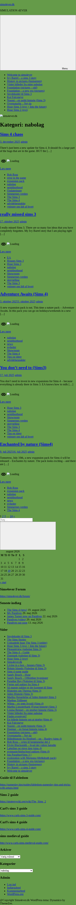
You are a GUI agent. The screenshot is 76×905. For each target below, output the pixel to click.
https (2, 596)
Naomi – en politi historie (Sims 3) (26, 100)
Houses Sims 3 (15, 260)
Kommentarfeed (16, 890)
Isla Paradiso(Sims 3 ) (19, 754)
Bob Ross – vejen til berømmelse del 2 (28, 741)
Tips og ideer (14, 356)
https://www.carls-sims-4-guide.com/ (20, 829)
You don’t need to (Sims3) (23, 367)
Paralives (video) (16, 619)
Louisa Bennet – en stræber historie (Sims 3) (32, 709)
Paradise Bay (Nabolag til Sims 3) (26, 681)
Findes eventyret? (17, 716)
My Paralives (14, 613)
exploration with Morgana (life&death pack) (31, 757)
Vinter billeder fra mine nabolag (24, 84)
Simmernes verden (17, 193)
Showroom (13, 273)
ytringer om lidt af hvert (20, 206)
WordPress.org (15, 894)
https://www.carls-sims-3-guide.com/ (20, 815)
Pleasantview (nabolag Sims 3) (24, 649)
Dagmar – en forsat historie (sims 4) (27, 729)
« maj (3, 582)
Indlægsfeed (14, 887)
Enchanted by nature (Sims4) (26, 444)
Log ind (11, 884)
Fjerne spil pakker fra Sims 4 (23, 684)
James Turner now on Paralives (24, 616)
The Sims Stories (16, 639)
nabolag (11, 184)
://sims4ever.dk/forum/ (17, 596)
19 (9, 570)
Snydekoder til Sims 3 (19, 93)
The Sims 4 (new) (17, 609)
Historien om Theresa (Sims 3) (24, 690)
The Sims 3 (13, 197)
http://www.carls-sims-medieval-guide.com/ (24, 842)
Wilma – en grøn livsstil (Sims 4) (25, 703)
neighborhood (15, 187)
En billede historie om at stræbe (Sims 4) (29, 719)
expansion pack (15, 181)
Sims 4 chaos (11, 134)
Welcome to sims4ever (19, 74)
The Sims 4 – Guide (18, 652)
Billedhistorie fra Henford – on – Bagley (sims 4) (34, 738)
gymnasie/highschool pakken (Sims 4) (28, 751)
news (10, 344)
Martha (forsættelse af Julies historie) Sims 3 (31, 697)
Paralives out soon (17, 622)
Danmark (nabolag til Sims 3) (23, 655)
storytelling (13, 280)
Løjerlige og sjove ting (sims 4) (24, 748)
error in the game (16, 177)
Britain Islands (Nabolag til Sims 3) (26, 668)
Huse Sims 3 (14, 264)
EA (9, 257)
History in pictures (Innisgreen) (24, 81)
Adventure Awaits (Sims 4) (24, 294)
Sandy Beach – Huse (19, 674)
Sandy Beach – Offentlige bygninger (27, 677)
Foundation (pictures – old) (22, 87)
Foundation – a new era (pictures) (26, 90)
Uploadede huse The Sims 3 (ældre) (27, 642)
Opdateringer (14, 190)
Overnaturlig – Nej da (19, 103)
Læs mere (5, 168)
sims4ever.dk (7, 4)
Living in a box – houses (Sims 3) (26, 665)
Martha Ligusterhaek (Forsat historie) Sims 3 (32, 706)
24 (11, 516)
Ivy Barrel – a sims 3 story (21, 77)
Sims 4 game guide (17, 671)
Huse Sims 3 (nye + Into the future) (26, 106)
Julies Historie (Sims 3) (20, 693)
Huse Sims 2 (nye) (17, 109)
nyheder (11, 347)
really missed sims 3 (18, 214)
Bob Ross (12, 174)
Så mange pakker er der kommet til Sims (29, 687)
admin (24, 141)
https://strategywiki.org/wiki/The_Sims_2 (23, 801)
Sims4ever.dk (14, 661)
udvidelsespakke (16, 203)
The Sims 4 (13, 200)
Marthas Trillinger (17, 700)
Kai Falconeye (15, 97)
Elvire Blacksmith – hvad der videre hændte (31, 745)
